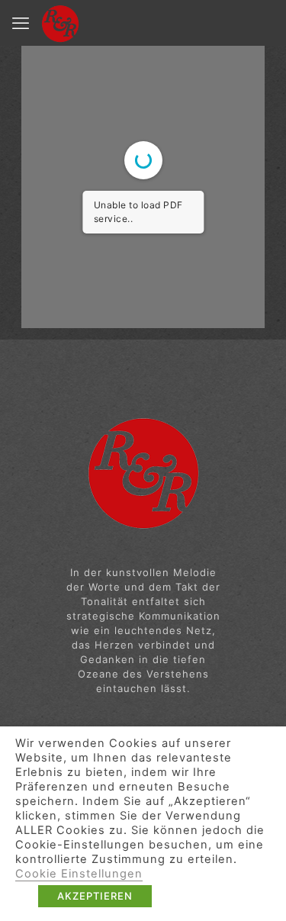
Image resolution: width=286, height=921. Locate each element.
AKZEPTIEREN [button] (95, 896)
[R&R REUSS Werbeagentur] (60, 23)
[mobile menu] (21, 23)
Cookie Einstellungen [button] (79, 874)
